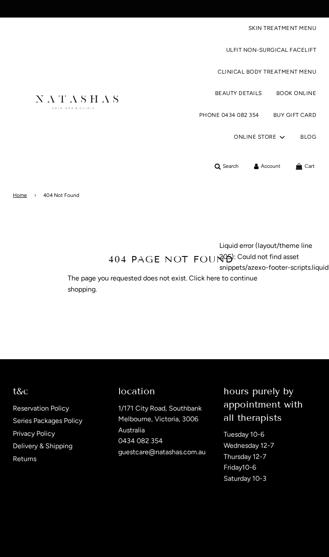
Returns (24, 459)
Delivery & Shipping (42, 446)
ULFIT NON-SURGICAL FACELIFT (271, 50)
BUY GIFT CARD (295, 115)
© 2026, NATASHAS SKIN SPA (48, 535)
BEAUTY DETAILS (238, 93)
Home (20, 195)
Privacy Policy (34, 433)
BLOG (308, 137)
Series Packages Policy (47, 421)
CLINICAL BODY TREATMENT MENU (267, 72)
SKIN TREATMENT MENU (282, 28)
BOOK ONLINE (296, 93)
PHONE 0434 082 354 (229, 115)
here (213, 278)
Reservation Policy (41, 408)
